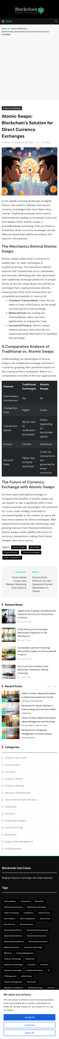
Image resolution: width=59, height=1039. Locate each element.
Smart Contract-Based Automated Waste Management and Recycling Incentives (38, 721)
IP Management (10, 976)
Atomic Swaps (19, 547)
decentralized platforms (14, 941)
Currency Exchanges (31, 552)
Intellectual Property (15, 820)
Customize (29, 1025)
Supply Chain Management (19, 841)
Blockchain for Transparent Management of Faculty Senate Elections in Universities (36, 734)
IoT (49, 970)
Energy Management (25, 953)
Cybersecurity (12, 764)
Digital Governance (11, 947)
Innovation (31, 964)
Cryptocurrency (10, 552)
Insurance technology (12, 970)
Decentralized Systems (37, 941)
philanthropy (26, 976)
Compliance (28, 913)
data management (27, 918)
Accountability (10, 901)
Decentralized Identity (13, 936)
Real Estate (11, 834)
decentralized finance (13, 930)
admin (7, 142)
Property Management (13, 982)
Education (10, 771)
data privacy (45, 918)
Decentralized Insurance (37, 936)
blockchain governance (13, 907)
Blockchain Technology (36, 907)
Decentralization (26, 924)
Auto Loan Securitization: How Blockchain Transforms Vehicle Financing (33, 670)
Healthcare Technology (13, 964)
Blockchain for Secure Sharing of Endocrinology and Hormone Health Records (39, 709)
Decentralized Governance (37, 930)
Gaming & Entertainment (32, 701)
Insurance (10, 813)
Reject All (29, 1033)
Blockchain (34, 547)
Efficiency (8, 953)
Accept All (29, 1017)
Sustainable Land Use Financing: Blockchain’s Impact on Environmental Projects (37, 651)
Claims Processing (11, 913)
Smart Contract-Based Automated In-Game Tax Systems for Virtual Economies (38, 697)
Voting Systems (28, 738)
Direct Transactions (12, 557)
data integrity (9, 918)
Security (51, 987)
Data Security (9, 924)
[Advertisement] (29, 67)
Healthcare (26, 713)
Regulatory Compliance (13, 987)
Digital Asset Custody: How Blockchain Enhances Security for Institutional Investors (37, 614)
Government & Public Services (35, 725)
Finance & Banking (11, 108)
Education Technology (33, 947)
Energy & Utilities (14, 778)
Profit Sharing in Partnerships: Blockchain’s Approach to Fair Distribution (33, 633)
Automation (25, 901)
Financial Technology (12, 959)
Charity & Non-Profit (15, 757)
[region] (29, 1014)
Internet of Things (14, 827)
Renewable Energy (35, 987)
